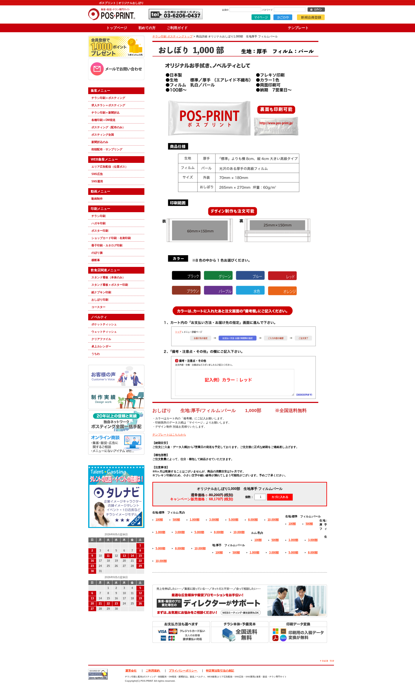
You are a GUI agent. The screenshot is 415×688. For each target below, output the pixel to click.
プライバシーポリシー (183, 670)
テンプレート (298, 28)
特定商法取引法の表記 (220, 670)
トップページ (116, 28)
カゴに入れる (279, 497)
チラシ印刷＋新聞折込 (105, 112)
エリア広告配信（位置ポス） (109, 166)
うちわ (95, 353)
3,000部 (214, 519)
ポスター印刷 (99, 230)
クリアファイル (101, 339)
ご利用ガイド (177, 28)
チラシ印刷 (98, 216)
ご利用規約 (153, 670)
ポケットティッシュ (104, 324)
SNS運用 (97, 181)
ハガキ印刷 (98, 223)
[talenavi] (116, 527)
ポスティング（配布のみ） (108, 127)
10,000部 (273, 519)
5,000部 (233, 519)
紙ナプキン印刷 (101, 292)
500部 (176, 519)
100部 (159, 519)
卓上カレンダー (101, 346)
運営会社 (131, 670)
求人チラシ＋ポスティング (108, 105)
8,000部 (253, 519)
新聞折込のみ (99, 142)
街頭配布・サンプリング (106, 149)
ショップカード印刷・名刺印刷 (111, 238)
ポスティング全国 (102, 134)
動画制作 (97, 198)
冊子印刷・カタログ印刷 (106, 245)
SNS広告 (97, 174)
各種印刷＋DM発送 (103, 120)
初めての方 (147, 28)
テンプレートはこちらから (169, 434)
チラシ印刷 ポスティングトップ (172, 36)
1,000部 (195, 519)
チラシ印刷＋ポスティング (108, 97)
